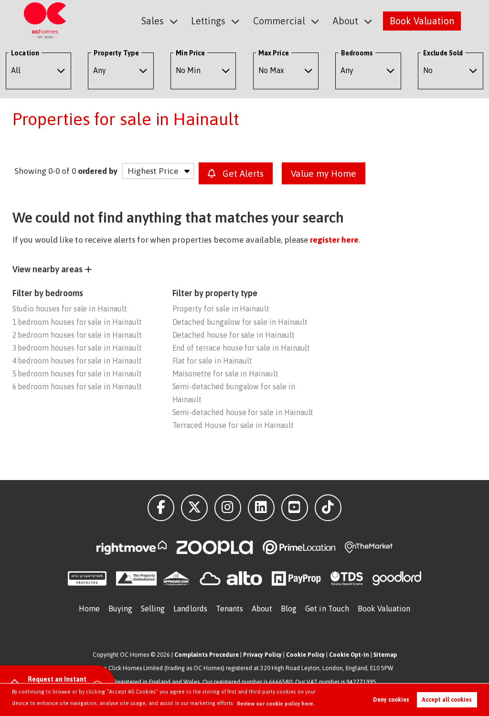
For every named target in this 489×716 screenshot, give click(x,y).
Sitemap (385, 654)
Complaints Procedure (206, 654)
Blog (289, 608)
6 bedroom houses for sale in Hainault (77, 386)
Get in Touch (327, 608)
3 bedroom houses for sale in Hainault (77, 347)
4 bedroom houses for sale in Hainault (77, 360)
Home (89, 608)
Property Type (116, 53)
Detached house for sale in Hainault (233, 335)
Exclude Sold (443, 53)
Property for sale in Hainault (220, 308)
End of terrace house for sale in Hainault (241, 347)
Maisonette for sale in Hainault (225, 373)
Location (25, 53)
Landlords (190, 608)
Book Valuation (422, 20)
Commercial (279, 20)
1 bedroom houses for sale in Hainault (77, 322)
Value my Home (323, 173)
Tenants (230, 608)
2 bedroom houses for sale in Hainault (77, 335)
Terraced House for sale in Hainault (233, 425)
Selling (153, 608)
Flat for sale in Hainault (212, 360)
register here (334, 240)
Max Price (273, 53)
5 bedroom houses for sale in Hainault (77, 373)
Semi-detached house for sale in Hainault (243, 412)
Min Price (190, 53)
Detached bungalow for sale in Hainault (240, 322)
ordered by (97, 171)
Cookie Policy (305, 654)
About (345, 20)
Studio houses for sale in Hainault (69, 308)
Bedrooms (357, 53)
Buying (120, 608)
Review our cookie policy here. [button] (276, 703)
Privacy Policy (262, 654)
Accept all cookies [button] (447, 699)
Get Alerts (241, 173)
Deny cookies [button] (391, 699)
